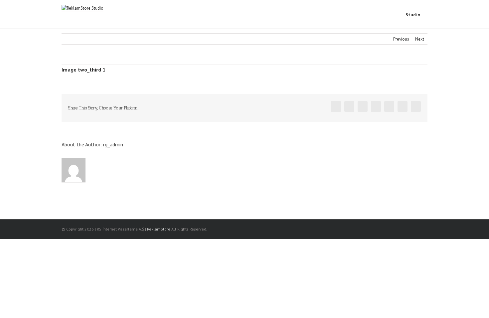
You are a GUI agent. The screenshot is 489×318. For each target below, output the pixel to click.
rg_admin (113, 144)
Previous (401, 39)
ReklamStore (158, 229)
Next (419, 39)
